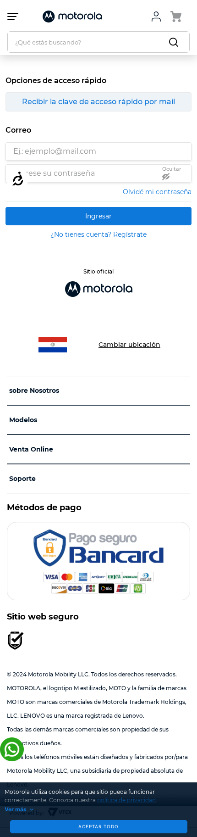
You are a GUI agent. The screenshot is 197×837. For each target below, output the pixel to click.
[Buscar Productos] (175, 42)
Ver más (16, 809)
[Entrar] (98, 216)
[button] (173, 173)
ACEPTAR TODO (98, 826)
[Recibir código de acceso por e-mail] (98, 102)
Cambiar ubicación (129, 344)
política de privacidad (126, 800)
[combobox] (98, 42)
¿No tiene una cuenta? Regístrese (98, 234)
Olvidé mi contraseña (157, 191)
